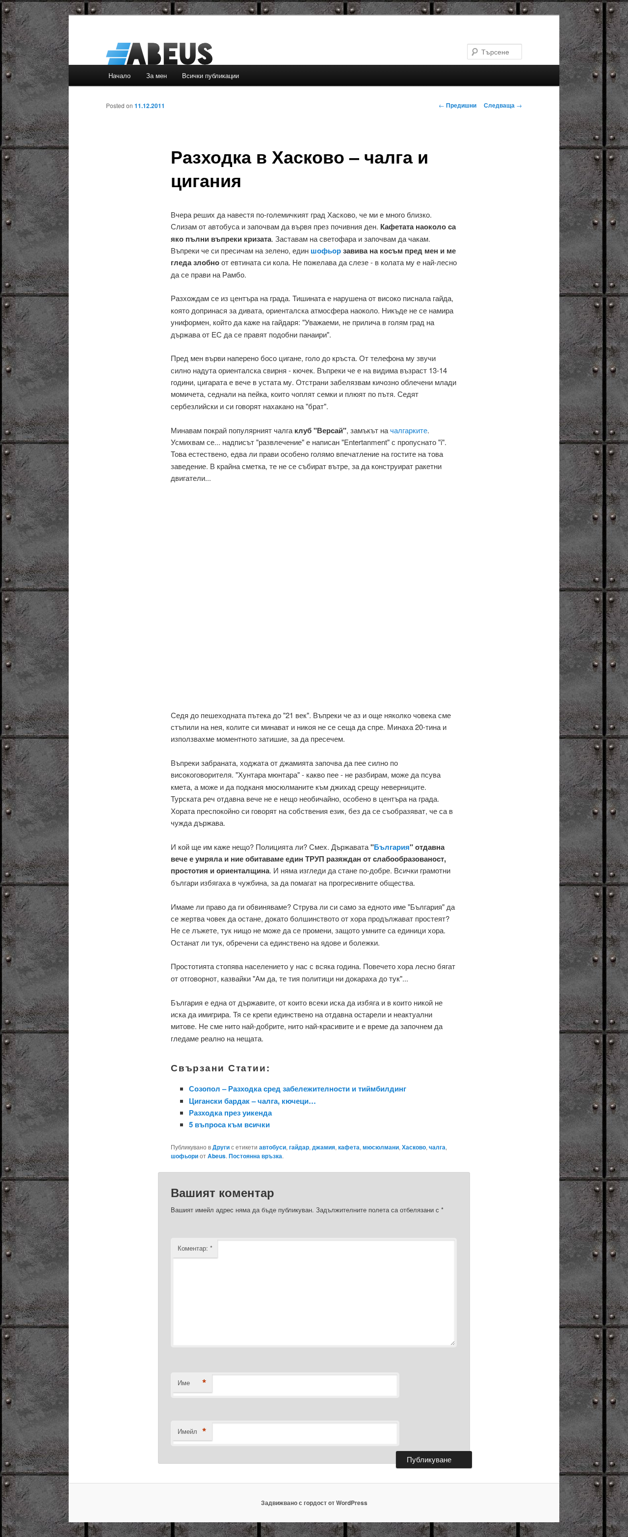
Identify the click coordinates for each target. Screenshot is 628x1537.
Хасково (414, 1147)
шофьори (184, 1155)
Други (221, 1147)
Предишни (457, 105)
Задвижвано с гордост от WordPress (314, 1502)
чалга (437, 1147)
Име (192, 1383)
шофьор (326, 250)
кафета (349, 1147)
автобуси (272, 1147)
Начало (119, 75)
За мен (156, 75)
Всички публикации (210, 75)
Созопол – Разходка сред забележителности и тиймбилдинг (297, 1088)
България (392, 846)
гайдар (299, 1147)
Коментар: (195, 1248)
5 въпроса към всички (229, 1124)
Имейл (192, 1431)
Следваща (503, 105)
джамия (323, 1147)
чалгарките (408, 430)
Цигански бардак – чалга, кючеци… (252, 1100)
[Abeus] (248, 54)
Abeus (217, 1155)
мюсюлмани (381, 1147)
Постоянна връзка (255, 1155)
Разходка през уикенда (230, 1112)
